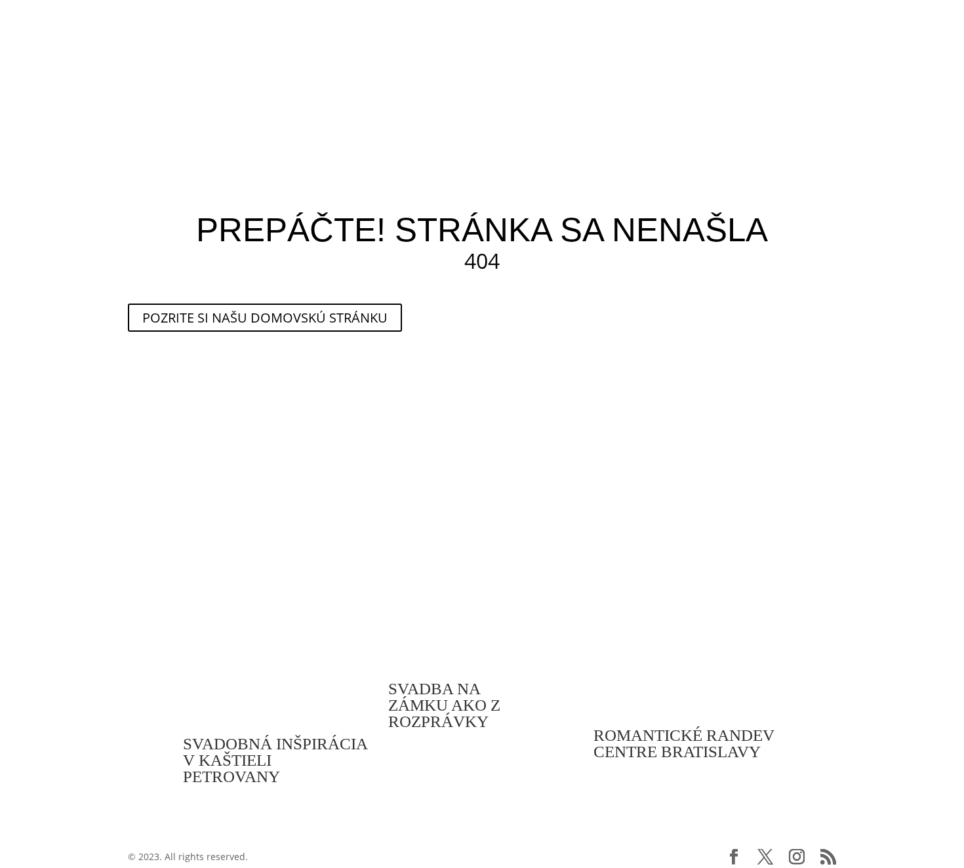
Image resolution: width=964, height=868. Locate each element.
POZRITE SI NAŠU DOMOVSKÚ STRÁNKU (265, 317)
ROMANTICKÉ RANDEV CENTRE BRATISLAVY (683, 743)
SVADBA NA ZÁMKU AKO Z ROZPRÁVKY (444, 705)
